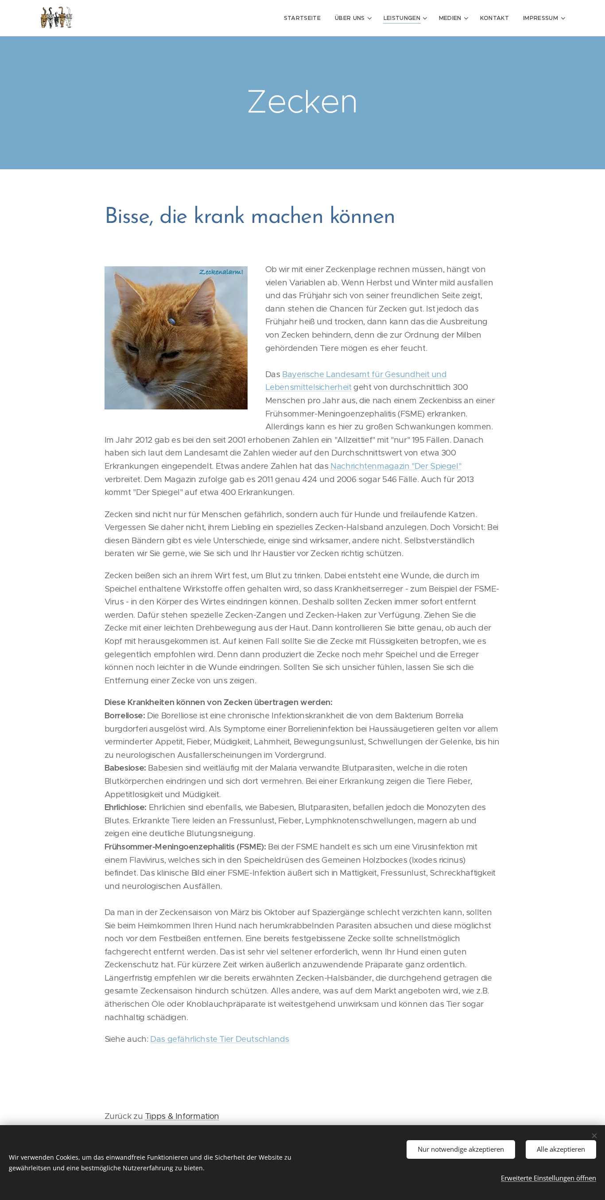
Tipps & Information (182, 1116)
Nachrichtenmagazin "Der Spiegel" (395, 466)
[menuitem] (305, 18)
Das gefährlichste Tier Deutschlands (219, 1039)
